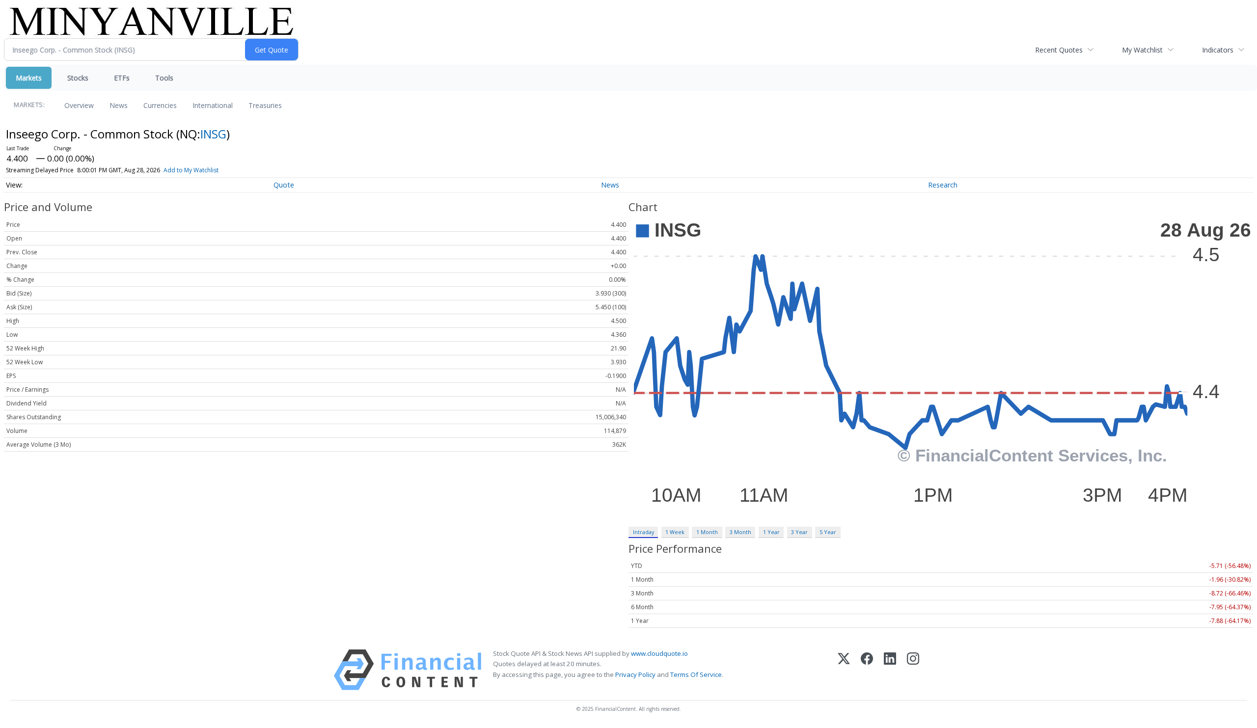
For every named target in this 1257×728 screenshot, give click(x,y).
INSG (213, 134)
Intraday (643, 532)
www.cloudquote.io (659, 653)
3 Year (799, 532)
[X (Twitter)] (844, 669)
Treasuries (265, 105)
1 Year (771, 532)
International (212, 105)
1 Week (674, 532)
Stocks (77, 77)
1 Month (707, 532)
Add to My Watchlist (191, 170)
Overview (79, 105)
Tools (164, 77)
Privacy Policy (635, 674)
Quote (283, 184)
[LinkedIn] (890, 669)
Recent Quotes (1059, 49)
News (118, 105)
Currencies (160, 105)
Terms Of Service (696, 674)
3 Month (740, 532)
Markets (29, 77)
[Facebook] (867, 669)
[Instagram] (913, 669)
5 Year (828, 532)
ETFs (122, 77)
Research (942, 184)
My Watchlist (1142, 49)
